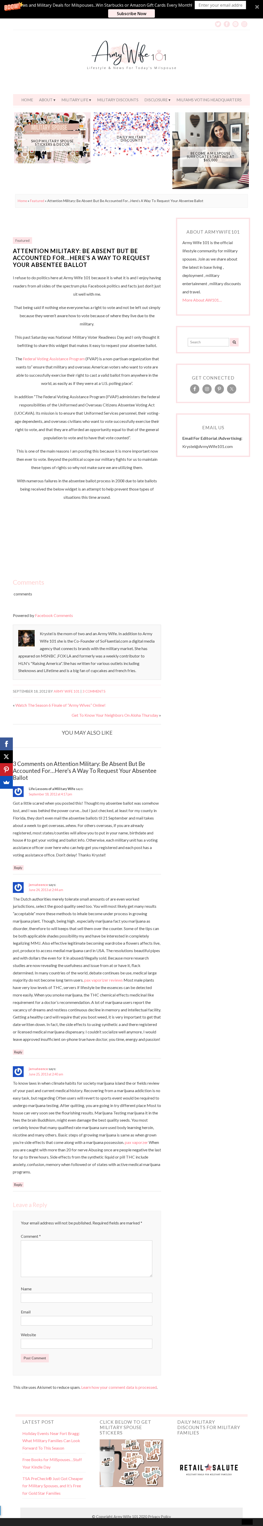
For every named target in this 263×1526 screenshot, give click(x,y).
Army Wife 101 (67, 691)
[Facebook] (6, 743)
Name (26, 1288)
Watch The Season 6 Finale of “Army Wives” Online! (60, 705)
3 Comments (94, 691)
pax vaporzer (136, 1142)
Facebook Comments (54, 615)
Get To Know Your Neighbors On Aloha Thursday (115, 715)
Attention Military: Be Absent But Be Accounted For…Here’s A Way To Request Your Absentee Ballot (81, 257)
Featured (37, 201)
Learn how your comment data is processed (119, 1387)
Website (28, 1334)
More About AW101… (202, 299)
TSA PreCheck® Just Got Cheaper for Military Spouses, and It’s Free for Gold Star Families (52, 1486)
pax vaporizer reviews (103, 980)
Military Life (74, 99)
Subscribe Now (131, 13)
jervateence (38, 885)
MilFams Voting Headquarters (209, 99)
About (46, 99)
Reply (18, 868)
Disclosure (156, 99)
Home (27, 99)
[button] (131, 9)
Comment (31, 1236)
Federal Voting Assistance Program (54, 358)
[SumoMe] (6, 782)
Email (26, 1311)
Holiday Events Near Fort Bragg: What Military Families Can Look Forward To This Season (51, 1441)
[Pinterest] (6, 769)
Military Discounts (117, 99)
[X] (6, 756)
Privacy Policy (159, 1516)
